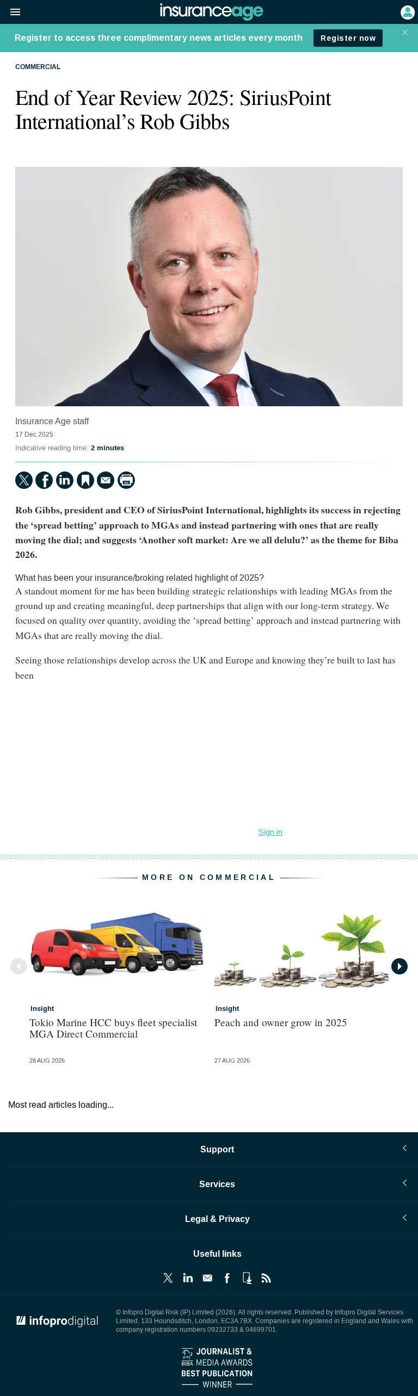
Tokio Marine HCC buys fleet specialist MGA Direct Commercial (113, 1027)
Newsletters (207, 1278)
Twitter (168, 1278)
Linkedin (187, 1278)
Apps (246, 1278)
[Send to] (105, 480)
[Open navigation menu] (10, 12)
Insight (42, 1009)
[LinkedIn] (64, 480)
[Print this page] (126, 480)
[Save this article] (85, 480)
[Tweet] (24, 480)
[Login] (406, 11)
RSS (266, 1278)
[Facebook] (44, 480)
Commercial (37, 67)
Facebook (226, 1278)
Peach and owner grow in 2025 (280, 1022)
